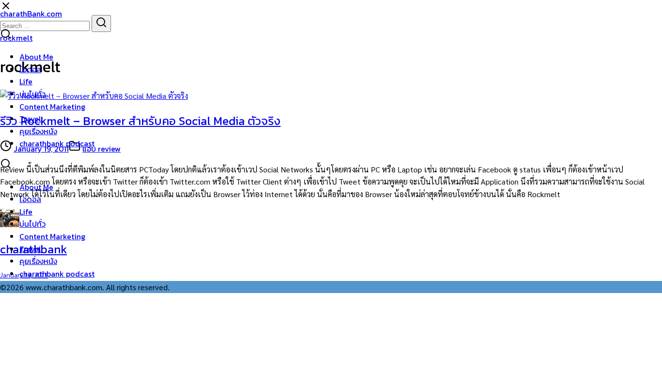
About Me (36, 56)
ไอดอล (30, 69)
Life (25, 81)
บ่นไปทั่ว (32, 94)
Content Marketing (52, 106)
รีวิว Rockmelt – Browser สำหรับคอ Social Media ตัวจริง (140, 120)
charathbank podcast (57, 143)
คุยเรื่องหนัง (38, 131)
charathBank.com (31, 13)
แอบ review (101, 149)
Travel (30, 118)
